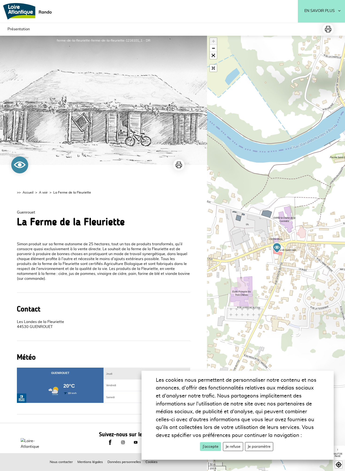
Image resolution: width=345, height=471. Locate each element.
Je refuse (233, 446)
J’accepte (210, 446)
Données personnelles (124, 462)
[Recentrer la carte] (213, 68)
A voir (43, 192)
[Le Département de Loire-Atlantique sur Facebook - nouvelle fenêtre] (110, 442)
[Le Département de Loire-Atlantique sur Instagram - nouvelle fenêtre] (123, 442)
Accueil (28, 192)
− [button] (213, 48)
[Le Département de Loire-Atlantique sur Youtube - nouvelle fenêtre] (135, 442)
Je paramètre (259, 446)
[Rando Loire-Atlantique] (29, 11)
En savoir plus (319, 11)
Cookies (151, 462)
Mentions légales (90, 462)
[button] (213, 55)
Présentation (19, 29)
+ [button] (213, 41)
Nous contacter (61, 462)
